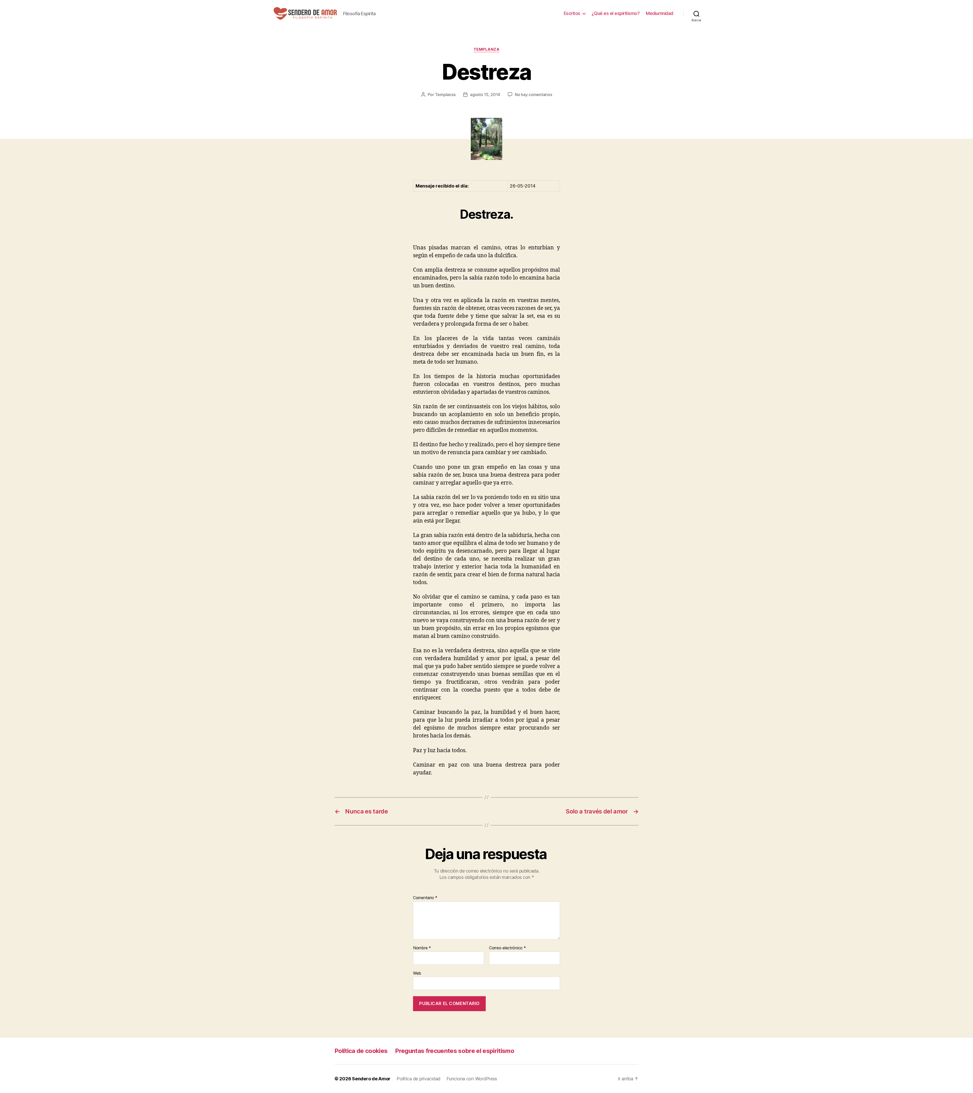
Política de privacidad (418, 1078)
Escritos (572, 13)
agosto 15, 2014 (485, 94)
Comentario (425, 898)
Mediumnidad (659, 13)
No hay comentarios (533, 94)
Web (417, 973)
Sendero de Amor (371, 1078)
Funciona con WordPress (471, 1078)
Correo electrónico (507, 948)
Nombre (422, 948)
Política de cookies (360, 1050)
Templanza (487, 49)
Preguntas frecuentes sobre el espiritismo (454, 1050)
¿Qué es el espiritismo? (616, 13)
